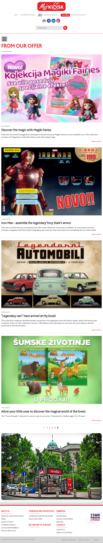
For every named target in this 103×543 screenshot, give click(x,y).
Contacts (60, 530)
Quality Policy (7, 522)
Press (3, 519)
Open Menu (4, 39)
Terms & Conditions (69, 540)
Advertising (61, 516)
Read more (96, 141)
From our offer (35, 519)
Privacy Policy (84, 540)
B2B (15, 15)
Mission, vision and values (12, 516)
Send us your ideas (64, 533)
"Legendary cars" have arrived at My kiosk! (28, 316)
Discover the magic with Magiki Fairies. (26, 130)
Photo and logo (8, 531)
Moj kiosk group (78, 15)
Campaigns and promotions (41, 516)
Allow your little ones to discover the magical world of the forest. (43, 411)
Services (59, 522)
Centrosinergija (50, 15)
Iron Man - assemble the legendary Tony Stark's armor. (36, 223)
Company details (27, 15)
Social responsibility (10, 528)
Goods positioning (64, 519)
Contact (96, 540)
